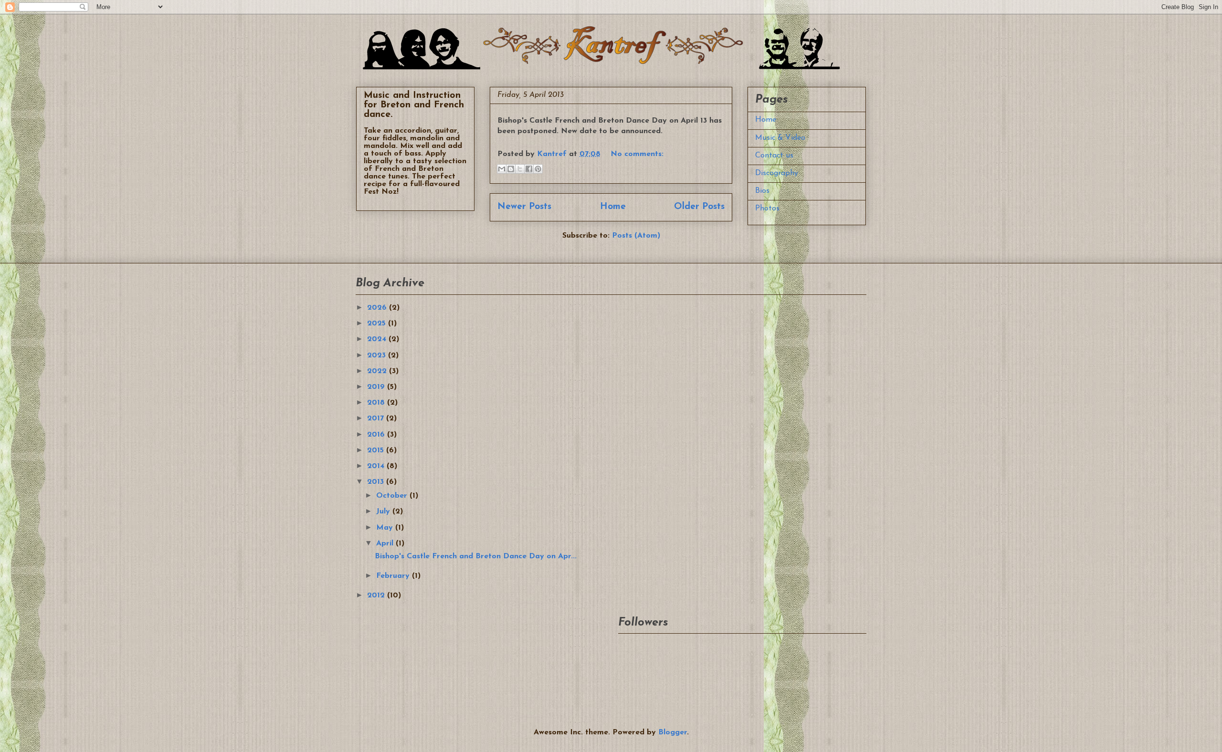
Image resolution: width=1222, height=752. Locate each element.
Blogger (672, 732)
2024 (378, 339)
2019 (377, 387)
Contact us (774, 155)
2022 (378, 371)
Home (613, 206)
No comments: (637, 154)
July (384, 511)
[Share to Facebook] (529, 169)
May (385, 528)
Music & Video (780, 138)
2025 (377, 323)
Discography (776, 173)
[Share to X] (520, 169)
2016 (377, 435)
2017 (376, 418)
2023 (377, 355)
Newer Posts (524, 206)
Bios (762, 191)
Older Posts (699, 206)
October (393, 496)
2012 (377, 595)
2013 (376, 482)
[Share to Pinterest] (538, 169)
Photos (767, 208)
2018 (377, 403)
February (394, 576)
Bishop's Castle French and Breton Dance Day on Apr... (476, 556)
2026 (378, 308)
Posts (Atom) (636, 236)
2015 (376, 450)
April (386, 543)
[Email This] (501, 169)
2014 (377, 466)
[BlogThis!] (511, 169)
